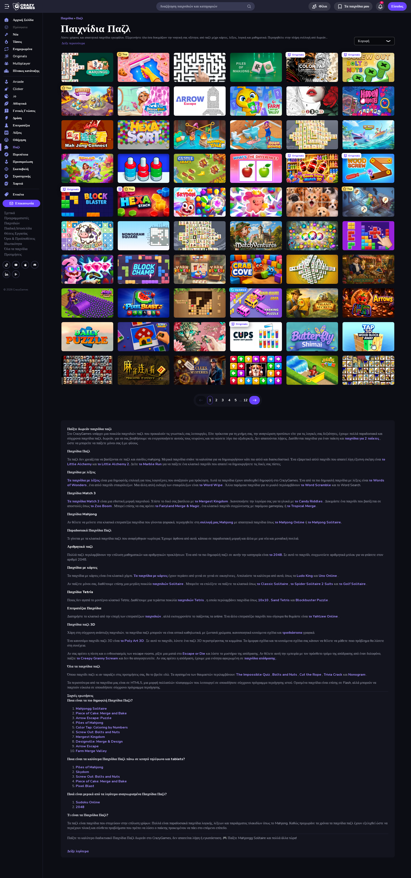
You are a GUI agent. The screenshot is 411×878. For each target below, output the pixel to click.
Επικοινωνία (24, 203)
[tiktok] (6, 265)
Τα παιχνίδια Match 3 (83, 501)
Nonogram (356, 674)
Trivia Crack (333, 674)
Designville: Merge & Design (99, 741)
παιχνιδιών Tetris (191, 600)
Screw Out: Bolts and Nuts (98, 732)
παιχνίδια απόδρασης (259, 658)
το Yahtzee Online (323, 616)
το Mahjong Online (289, 522)
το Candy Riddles (309, 501)
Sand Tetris (280, 600)
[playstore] (16, 274)
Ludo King (305, 575)
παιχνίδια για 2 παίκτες (362, 438)
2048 (80, 807)
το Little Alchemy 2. (114, 464)
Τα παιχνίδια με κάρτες (151, 575)
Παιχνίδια (67, 18)
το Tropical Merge (301, 506)
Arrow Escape (87, 746)
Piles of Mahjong (89, 722)
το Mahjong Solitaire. (325, 522)
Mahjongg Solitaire (91, 708)
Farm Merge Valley (91, 751)
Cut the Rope (310, 674)
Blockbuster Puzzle (312, 600)
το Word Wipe (211, 485)
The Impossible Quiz (253, 674)
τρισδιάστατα (292, 632)
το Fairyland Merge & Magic (177, 506)
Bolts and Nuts (284, 674)
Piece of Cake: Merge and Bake (101, 713)
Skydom (82, 772)
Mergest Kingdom (90, 736)
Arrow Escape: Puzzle (94, 718)
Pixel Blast (85, 786)
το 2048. (276, 554)
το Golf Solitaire (352, 584)
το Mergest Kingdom (211, 501)
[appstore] (25, 265)
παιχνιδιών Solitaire (167, 584)
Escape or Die (194, 653)
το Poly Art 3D (132, 640)
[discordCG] (35, 265)
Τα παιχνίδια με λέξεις (83, 480)
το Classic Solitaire (272, 584)
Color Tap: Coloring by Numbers (102, 727)
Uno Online (328, 575)
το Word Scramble (316, 485)
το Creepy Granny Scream (97, 658)
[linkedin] (6, 274)
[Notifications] (380, 6)
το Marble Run (150, 464)
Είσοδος (397, 6)
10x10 (263, 600)
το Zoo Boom (101, 506)
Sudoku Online (88, 802)
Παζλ (79, 18)
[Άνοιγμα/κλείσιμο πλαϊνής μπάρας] (7, 6)
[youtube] (16, 265)
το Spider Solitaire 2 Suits (311, 584)
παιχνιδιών (153, 616)
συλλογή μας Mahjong (216, 522)
